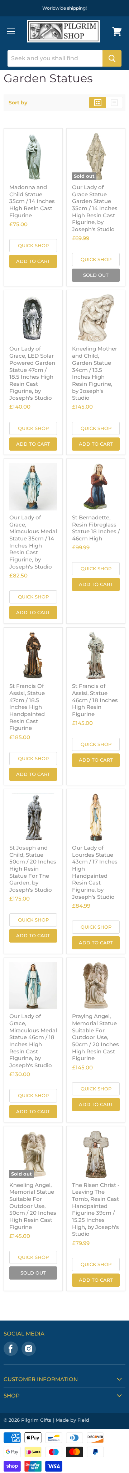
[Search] (111, 58)
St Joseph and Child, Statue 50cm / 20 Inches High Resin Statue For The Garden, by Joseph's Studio (32, 868)
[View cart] (116, 31)
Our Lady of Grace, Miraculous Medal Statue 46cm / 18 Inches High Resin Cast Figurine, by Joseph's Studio (33, 1041)
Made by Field (72, 1420)
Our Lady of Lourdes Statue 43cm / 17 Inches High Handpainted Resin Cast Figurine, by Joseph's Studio (95, 872)
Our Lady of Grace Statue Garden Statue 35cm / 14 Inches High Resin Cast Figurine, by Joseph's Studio (95, 208)
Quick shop (33, 245)
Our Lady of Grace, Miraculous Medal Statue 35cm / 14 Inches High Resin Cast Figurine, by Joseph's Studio (33, 542)
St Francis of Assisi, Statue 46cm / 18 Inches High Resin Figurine (95, 700)
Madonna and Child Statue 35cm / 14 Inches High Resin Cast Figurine (32, 201)
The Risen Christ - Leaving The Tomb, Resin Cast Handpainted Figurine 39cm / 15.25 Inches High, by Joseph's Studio (96, 1210)
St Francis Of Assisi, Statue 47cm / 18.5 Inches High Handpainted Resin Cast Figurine (27, 707)
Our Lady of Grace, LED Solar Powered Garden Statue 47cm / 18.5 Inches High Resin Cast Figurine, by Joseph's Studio (32, 373)
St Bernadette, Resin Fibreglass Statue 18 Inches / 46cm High (96, 528)
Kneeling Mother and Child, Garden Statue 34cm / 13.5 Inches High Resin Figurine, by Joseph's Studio (94, 373)
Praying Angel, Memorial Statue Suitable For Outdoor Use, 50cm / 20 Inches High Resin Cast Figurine (95, 1037)
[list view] (114, 102)
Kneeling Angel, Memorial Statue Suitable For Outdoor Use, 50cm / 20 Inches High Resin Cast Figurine (32, 1206)
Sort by (18, 102)
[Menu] (11, 31)
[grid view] (97, 102)
